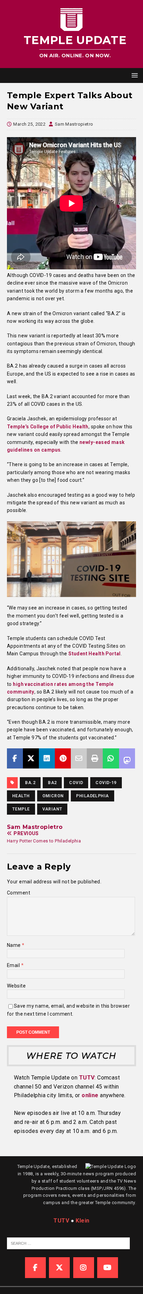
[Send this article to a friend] (79, 758)
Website (16, 986)
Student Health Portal (94, 653)
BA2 (52, 782)
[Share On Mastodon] (127, 758)
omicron (53, 795)
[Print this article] (95, 758)
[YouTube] (107, 1267)
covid (76, 782)
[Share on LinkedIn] (47, 758)
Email (14, 965)
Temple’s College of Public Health (48, 426)
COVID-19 (105, 782)
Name (14, 945)
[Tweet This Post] (31, 758)
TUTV (87, 1077)
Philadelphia (92, 795)
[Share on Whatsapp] (111, 758)
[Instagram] (83, 1267)
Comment (18, 893)
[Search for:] (68, 1242)
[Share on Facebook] (15, 758)
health (21, 795)
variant (52, 809)
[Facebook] (35, 1267)
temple (21, 809)
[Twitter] (59, 1267)
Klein (82, 1220)
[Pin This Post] (63, 758)
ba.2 (30, 782)
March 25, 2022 (29, 124)
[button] (133, 75)
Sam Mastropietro (74, 124)
